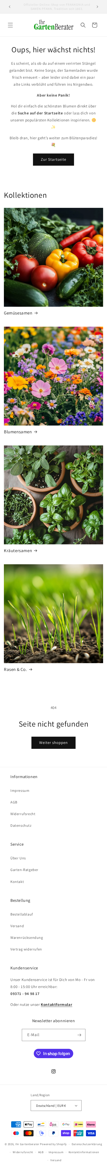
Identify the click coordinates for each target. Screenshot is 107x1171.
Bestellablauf (21, 914)
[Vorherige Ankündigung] (9, 6)
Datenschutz (21, 825)
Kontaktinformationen (84, 1152)
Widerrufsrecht (22, 813)
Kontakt (17, 881)
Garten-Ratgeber (24, 869)
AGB (13, 802)
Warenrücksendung (26, 937)
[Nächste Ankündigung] (97, 6)
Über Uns (18, 858)
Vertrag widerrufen (26, 949)
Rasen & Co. (15, 669)
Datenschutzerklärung (87, 1144)
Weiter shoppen (53, 742)
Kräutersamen (18, 550)
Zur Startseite (53, 159)
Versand (17, 926)
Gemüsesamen (18, 313)
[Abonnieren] (79, 1035)
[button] (10, 25)
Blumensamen (18, 432)
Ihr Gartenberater (27, 1144)
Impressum (19, 790)
